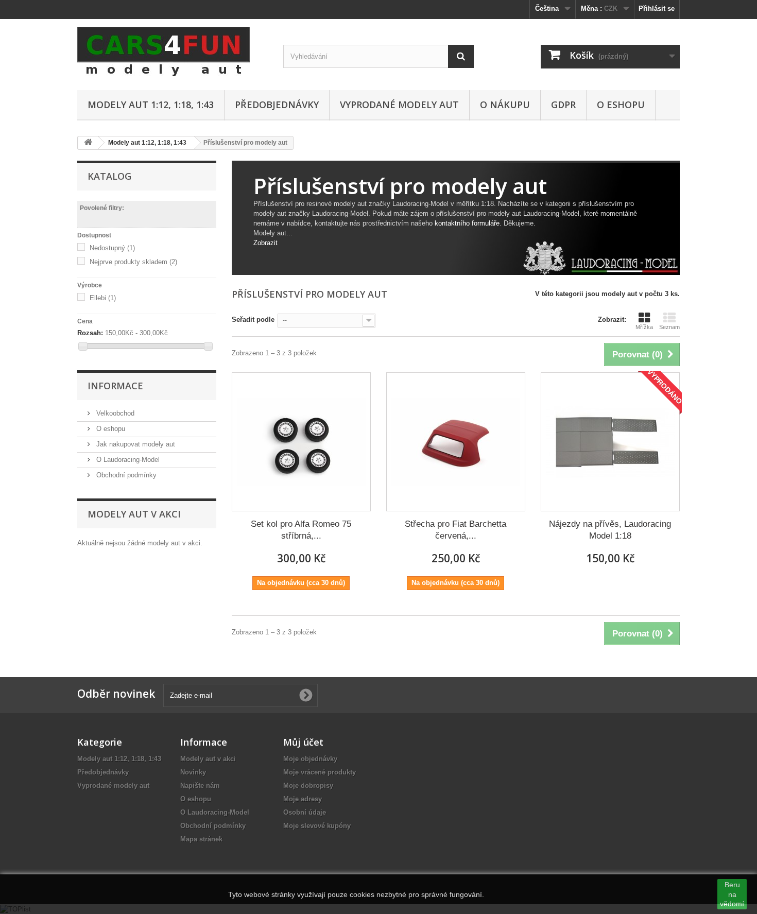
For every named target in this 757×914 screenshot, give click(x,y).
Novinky (193, 772)
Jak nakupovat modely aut (134, 444)
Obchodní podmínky (125, 475)
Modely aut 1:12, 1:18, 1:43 (151, 104)
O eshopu (621, 104)
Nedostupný (112, 248)
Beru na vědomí (732, 894)
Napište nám (200, 785)
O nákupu (505, 104)
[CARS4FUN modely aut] (172, 52)
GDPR (563, 104)
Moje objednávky (310, 759)
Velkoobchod (114, 413)
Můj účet (303, 742)
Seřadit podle (253, 319)
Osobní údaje (304, 812)
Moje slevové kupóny (317, 826)
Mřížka (644, 327)
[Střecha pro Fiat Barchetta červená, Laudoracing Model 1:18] (455, 441)
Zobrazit (265, 243)
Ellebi (103, 298)
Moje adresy (302, 799)
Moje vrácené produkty (319, 772)
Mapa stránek (201, 839)
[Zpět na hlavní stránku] (88, 142)
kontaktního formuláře (467, 223)
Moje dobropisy (308, 785)
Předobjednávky (277, 104)
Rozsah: (90, 333)
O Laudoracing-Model (127, 459)
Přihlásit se (657, 8)
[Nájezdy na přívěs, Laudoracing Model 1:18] (610, 441)
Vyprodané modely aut (399, 104)
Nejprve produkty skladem (133, 262)
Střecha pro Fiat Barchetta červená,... (455, 530)
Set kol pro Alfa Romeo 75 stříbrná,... (301, 530)
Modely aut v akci (134, 514)
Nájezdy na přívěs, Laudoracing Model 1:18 (610, 530)
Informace (115, 386)
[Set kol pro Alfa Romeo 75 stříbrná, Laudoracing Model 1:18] (301, 441)
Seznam (669, 327)
